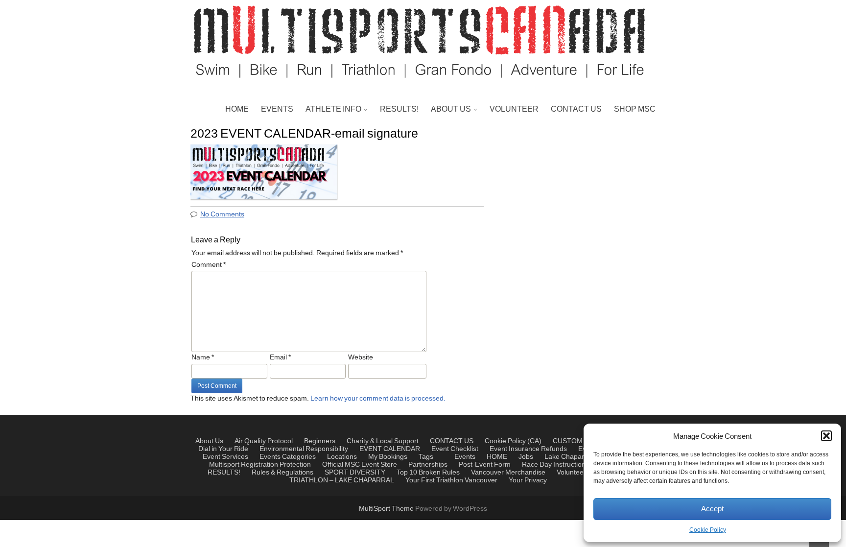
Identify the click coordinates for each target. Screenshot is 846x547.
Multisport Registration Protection (260, 464)
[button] (826, 436)
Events (270, 456)
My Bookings (387, 456)
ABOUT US (451, 109)
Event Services (225, 456)
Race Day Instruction (554, 464)
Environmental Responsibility (484, 204)
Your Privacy (528, 480)
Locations (342, 456)
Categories (299, 456)
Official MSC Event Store (359, 464)
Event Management (466, 181)
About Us (209, 441)
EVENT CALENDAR (389, 449)
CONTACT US (576, 109)
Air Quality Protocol (264, 441)
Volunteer (571, 472)
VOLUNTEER (514, 109)
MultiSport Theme (387, 508)
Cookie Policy (707, 530)
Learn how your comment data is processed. (378, 398)
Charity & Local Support (474, 157)
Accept (712, 509)
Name (202, 357)
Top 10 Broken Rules (428, 472)
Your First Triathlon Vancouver (451, 480)
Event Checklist (454, 449)
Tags (426, 456)
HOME (237, 109)
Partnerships (455, 134)
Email (280, 357)
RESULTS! (399, 109)
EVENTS (277, 109)
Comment (208, 265)
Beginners (319, 441)
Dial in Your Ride (223, 449)
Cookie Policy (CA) (513, 441)
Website (360, 357)
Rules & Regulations (282, 472)
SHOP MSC (635, 109)
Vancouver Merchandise (508, 472)
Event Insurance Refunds (528, 449)
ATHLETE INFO (333, 109)
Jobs (441, 228)
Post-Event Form (485, 464)
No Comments (222, 214)
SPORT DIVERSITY (355, 472)
